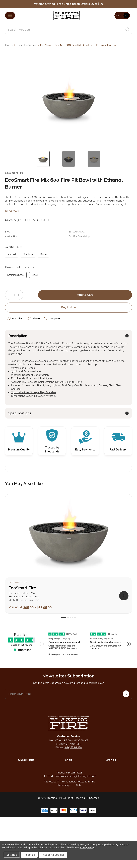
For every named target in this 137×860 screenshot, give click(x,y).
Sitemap (94, 797)
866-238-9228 (74, 772)
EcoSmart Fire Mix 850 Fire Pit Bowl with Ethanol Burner (25, 587)
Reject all (29, 855)
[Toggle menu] (10, 15)
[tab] (63, 617)
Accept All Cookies (53, 855)
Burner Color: (19, 267)
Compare (54, 318)
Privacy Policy (87, 847)
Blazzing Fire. (54, 797)
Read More (12, 211)
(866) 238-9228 (73, 747)
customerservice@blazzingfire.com (75, 776)
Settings (12, 855)
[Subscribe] (126, 693)
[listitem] (68, 554)
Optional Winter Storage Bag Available (33, 392)
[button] (123, 595)
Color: (14, 246)
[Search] (127, 29)
